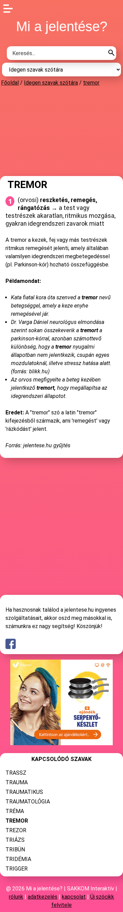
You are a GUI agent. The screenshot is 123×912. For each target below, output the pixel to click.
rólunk (16, 897)
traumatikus (24, 792)
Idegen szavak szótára (51, 82)
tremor (91, 82)
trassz (15, 773)
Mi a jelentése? (61, 26)
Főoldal (10, 82)
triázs (15, 840)
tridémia (18, 859)
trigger (16, 868)
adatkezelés (42, 897)
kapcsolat (74, 897)
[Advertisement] (61, 131)
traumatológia (27, 801)
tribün (15, 849)
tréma (14, 811)
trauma (16, 782)
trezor (15, 830)
